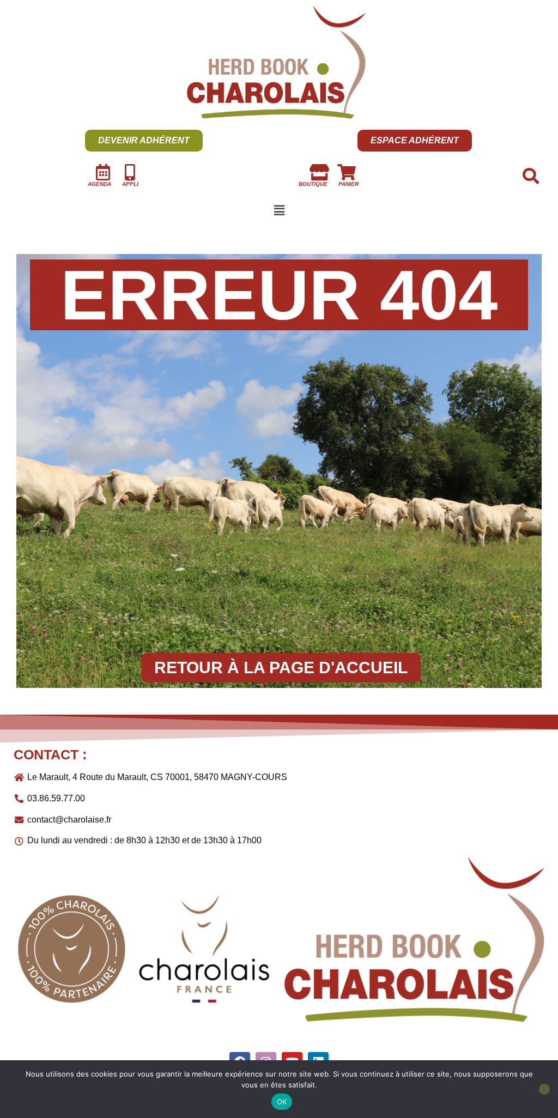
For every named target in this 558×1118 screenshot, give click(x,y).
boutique (313, 184)
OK (282, 1101)
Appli (130, 184)
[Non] (544, 1089)
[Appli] (130, 172)
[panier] (346, 172)
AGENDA (99, 184)
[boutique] (319, 172)
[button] (279, 211)
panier (348, 184)
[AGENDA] (103, 172)
